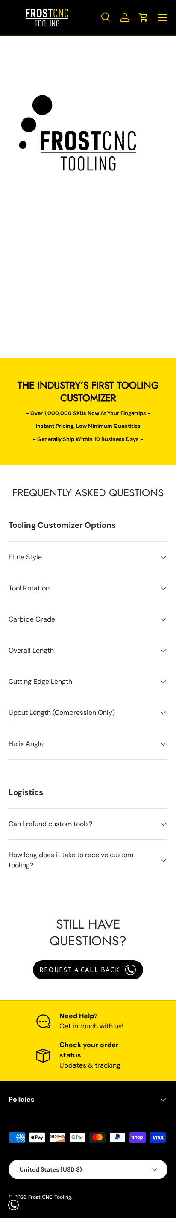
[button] (143, 17)
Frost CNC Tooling (49, 1197)
